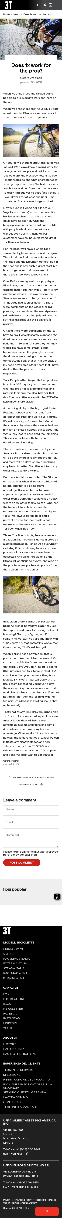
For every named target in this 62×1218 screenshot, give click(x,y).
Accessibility (39, 1199)
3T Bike (25, 1208)
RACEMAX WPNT (15, 973)
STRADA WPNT (13, 978)
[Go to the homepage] (8, 8)
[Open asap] (47, 1211)
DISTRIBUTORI (13, 999)
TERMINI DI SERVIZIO (18, 1069)
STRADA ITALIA (13, 968)
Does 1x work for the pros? (38, 14)
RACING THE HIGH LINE (20, 1053)
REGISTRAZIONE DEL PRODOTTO (26, 1079)
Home (6, 14)
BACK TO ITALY (13, 1049)
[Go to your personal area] (45, 5)
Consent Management (26, 1203)
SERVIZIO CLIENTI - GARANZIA (24, 1092)
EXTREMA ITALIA (15, 963)
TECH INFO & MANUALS (20, 1107)
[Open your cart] (50, 5)
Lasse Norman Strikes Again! (29, 784)
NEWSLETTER (13, 1008)
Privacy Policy (10, 1199)
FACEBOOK (11, 1013)
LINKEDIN (10, 1023)
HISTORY (9, 1044)
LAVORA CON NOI (16, 1097)
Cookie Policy (24, 1199)
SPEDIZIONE (12, 1074)
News (16, 14)
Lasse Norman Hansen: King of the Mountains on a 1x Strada (32, 777)
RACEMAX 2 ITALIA (16, 958)
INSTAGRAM (12, 1018)
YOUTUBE (10, 1028)
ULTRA (8, 953)
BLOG (7, 1003)
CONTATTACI (12, 1102)
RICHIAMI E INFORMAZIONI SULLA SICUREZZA (27, 1086)
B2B (6, 994)
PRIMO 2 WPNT (14, 948)
